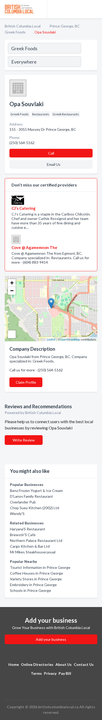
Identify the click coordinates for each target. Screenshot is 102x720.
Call (51, 153)
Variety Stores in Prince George (36, 579)
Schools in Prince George (30, 590)
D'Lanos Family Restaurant (31, 496)
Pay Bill (65, 673)
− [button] (12, 290)
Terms (36, 673)
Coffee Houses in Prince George (36, 573)
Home (13, 664)
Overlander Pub (23, 502)
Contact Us (84, 664)
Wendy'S (17, 513)
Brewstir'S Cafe (23, 534)
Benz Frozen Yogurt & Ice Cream (36, 490)
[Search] (89, 55)
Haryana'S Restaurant (27, 529)
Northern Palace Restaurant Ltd (36, 540)
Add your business (51, 639)
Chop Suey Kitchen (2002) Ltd (34, 508)
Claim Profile (26, 382)
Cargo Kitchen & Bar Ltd (30, 546)
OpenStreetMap (70, 339)
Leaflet (51, 339)
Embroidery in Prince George (33, 584)
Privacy (50, 673)
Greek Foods (15, 32)
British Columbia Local (23, 26)
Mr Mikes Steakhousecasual (32, 552)
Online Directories (37, 664)
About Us (63, 664)
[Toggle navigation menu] (95, 9)
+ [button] (12, 283)
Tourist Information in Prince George (40, 567)
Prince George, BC (64, 26)
